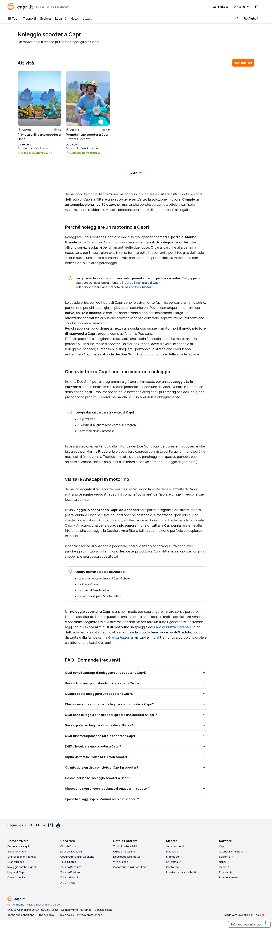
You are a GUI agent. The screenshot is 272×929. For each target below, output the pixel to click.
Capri (222, 846)
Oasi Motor (143, 287)
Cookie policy (66, 915)
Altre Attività (67, 882)
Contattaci (172, 867)
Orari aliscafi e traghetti (21, 856)
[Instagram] (50, 825)
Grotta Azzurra (120, 637)
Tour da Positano (70, 872)
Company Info (69, 909)
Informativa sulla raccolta (249, 924)
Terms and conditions (20, 915)
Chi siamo (172, 862)
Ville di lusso (120, 862)
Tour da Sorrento (70, 867)
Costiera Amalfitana (231, 851)
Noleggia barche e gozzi (22, 867)
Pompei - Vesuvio (229, 877)
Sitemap (86, 909)
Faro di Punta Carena (171, 627)
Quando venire (16, 877)
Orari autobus (15, 862)
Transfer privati (16, 851)
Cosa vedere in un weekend (77, 856)
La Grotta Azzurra (71, 851)
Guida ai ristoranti (124, 851)
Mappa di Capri (16, 872)
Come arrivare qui (18, 846)
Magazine (172, 851)
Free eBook (173, 856)
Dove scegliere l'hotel (126, 856)
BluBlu (20, 904)
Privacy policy (46, 915)
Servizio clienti (175, 846)
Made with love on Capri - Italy (242, 915)
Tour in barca (68, 862)
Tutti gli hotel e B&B (125, 846)
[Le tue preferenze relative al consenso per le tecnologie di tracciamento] (265, 922)
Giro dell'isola (68, 846)
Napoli (222, 862)
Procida (224, 872)
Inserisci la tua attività (179, 872)
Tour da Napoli (69, 877)
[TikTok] (59, 825)
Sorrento (224, 856)
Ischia (222, 867)
